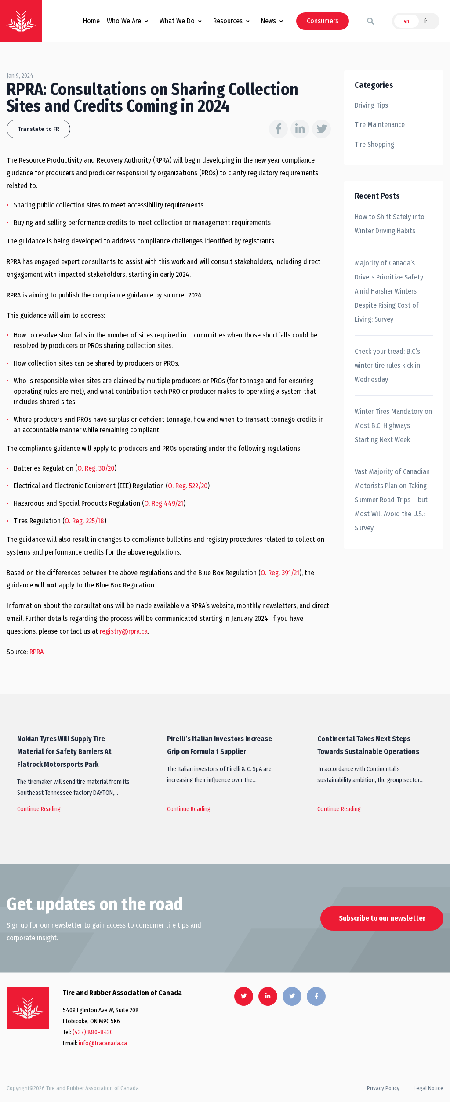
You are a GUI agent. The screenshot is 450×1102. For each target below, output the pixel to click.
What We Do (177, 21)
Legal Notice (428, 1088)
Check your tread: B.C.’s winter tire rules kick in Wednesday (387, 365)
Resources (228, 21)
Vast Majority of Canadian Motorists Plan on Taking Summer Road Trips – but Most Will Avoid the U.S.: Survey (392, 500)
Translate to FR (38, 129)
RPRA (36, 652)
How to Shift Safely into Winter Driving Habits (390, 224)
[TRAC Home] (28, 1008)
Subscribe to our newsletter (382, 918)
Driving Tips (371, 105)
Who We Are (124, 21)
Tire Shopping (374, 144)
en (406, 21)
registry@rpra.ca (124, 631)
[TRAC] (21, 21)
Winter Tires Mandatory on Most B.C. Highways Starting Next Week (393, 425)
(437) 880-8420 (93, 1032)
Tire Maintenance (380, 124)
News (268, 21)
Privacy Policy (383, 1088)
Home (91, 21)
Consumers (322, 21)
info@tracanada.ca (103, 1043)
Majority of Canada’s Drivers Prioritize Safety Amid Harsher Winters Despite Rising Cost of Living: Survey (389, 291)
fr (425, 21)
